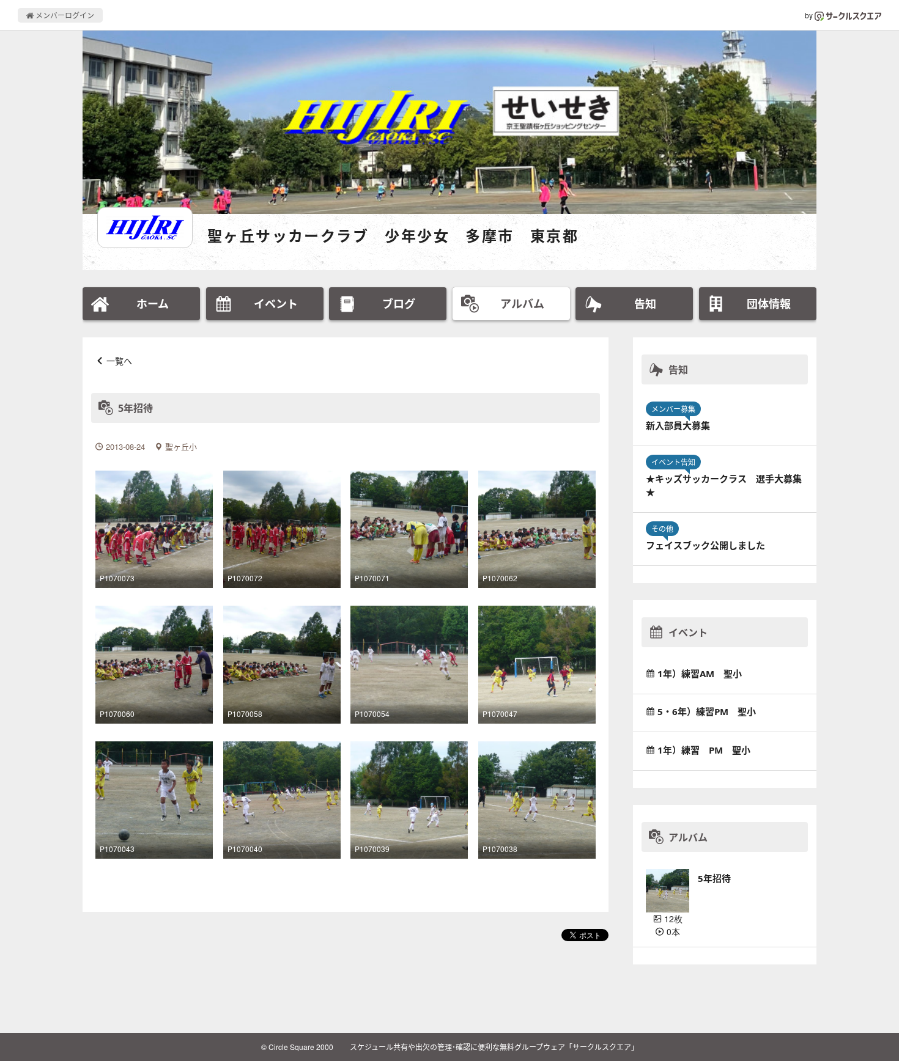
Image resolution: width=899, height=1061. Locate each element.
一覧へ (119, 360)
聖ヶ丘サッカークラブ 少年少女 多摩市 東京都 (393, 236)
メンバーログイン (64, 15)
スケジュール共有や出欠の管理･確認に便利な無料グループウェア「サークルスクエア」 (494, 1046)
